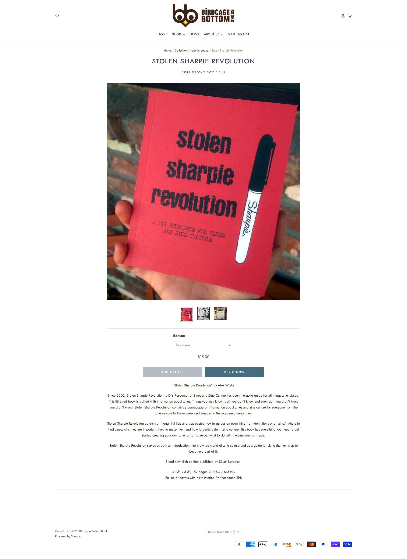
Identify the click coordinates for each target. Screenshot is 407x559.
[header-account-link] (341, 16)
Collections (182, 50)
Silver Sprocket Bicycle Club (203, 72)
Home (162, 34)
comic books (200, 50)
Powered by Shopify (67, 536)
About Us (212, 34)
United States (221, 532)
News (194, 34)
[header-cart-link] (348, 16)
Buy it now (234, 372)
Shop (177, 34)
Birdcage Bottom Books (94, 531)
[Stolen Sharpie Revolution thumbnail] (186, 314)
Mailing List (238, 34)
